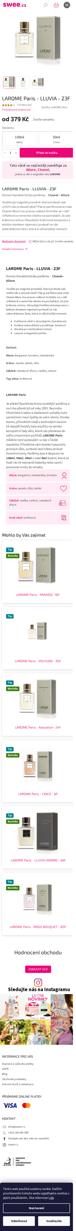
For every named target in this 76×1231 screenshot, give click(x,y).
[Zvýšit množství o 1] (15, 152)
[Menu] (67, 5)
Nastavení (36, 1208)
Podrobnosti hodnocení (16, 110)
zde (51, 1198)
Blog (4, 1074)
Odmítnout (19, 1221)
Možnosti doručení (14, 241)
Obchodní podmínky (14, 1079)
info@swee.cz (16, 1127)
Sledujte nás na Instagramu (39, 989)
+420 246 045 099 (18, 1133)
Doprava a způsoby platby (18, 1064)
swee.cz (13, 1145)
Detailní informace (13, 249)
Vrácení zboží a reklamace (18, 1084)
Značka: (54, 107)
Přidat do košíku (47, 152)
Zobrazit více (38, 969)
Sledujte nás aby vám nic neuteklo (28, 1139)
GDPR (5, 1069)
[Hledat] (46, 5)
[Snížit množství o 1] (4, 152)
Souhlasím (54, 1221)
